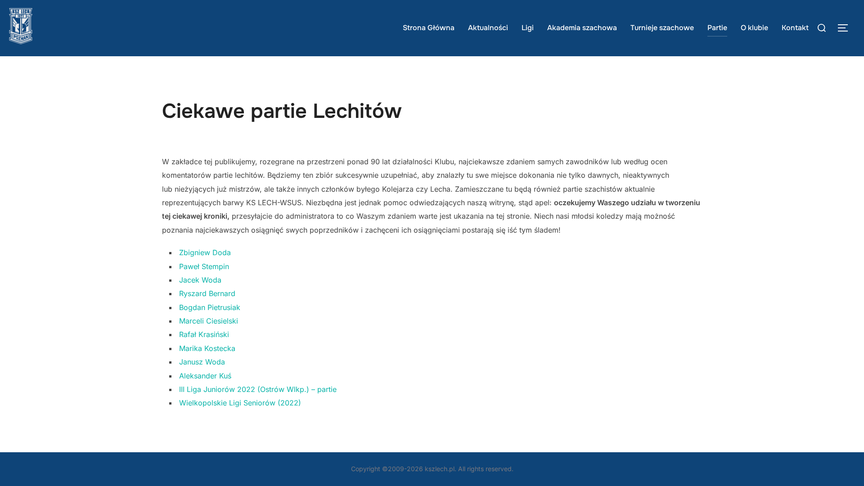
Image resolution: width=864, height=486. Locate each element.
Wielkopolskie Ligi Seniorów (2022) (240, 402)
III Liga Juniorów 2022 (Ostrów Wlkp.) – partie (258, 389)
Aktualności (488, 27)
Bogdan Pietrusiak (209, 307)
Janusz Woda (202, 361)
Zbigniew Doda (205, 252)
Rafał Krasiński (204, 334)
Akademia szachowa (582, 27)
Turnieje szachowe (662, 27)
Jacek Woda (200, 279)
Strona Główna (428, 27)
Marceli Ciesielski (208, 320)
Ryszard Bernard (207, 293)
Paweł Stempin (204, 266)
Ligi (528, 27)
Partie (717, 27)
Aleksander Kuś (205, 375)
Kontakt (795, 27)
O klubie (754, 27)
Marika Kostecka (207, 348)
